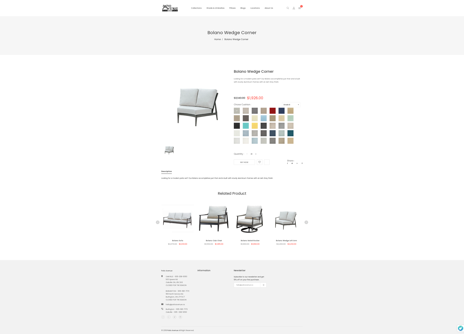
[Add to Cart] (177, 224)
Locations (255, 8)
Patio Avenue (166, 270)
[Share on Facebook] (287, 163)
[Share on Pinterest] (302, 163)
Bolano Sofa (177, 240)
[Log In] (294, 8)
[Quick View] (171, 224)
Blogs (243, 8)
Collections (196, 8)
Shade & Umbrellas (216, 8)
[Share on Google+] (297, 163)
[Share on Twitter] (292, 163)
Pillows (232, 8)
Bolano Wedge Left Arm (286, 240)
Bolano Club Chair (214, 240)
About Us (269, 8)
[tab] (166, 172)
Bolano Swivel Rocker (250, 240)
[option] (178, 220)
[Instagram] (180, 317)
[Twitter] (174, 317)
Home (217, 39)
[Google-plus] (168, 317)
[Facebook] (163, 317)
